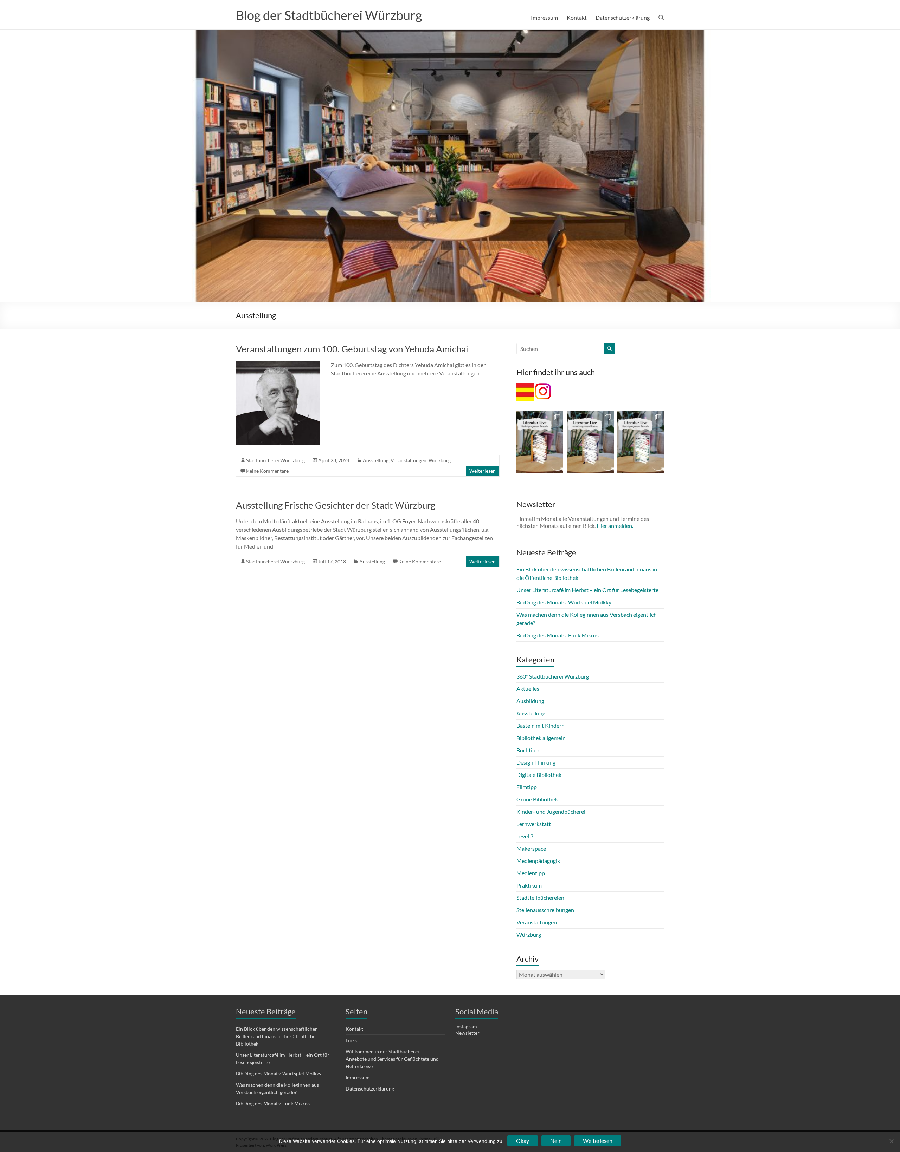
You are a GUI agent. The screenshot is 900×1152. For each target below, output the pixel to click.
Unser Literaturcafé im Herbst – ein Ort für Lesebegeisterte (587, 590)
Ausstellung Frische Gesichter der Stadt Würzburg (335, 505)
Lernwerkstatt (533, 823)
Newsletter (467, 1033)
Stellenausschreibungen (545, 909)
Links (351, 1040)
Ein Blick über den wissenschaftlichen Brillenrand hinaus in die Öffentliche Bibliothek (277, 1036)
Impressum (544, 17)
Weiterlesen (482, 471)
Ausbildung (530, 701)
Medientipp (530, 873)
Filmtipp (526, 787)
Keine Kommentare (267, 471)
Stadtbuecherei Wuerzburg (275, 460)
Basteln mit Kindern (540, 725)
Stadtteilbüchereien (540, 897)
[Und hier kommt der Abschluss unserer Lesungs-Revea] (539, 442)
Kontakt (577, 17)
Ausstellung (375, 460)
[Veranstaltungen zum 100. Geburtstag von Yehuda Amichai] (278, 364)
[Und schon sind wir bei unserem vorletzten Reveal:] (590, 442)
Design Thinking (535, 762)
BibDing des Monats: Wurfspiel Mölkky (563, 602)
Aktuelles (527, 688)
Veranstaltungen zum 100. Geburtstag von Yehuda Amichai (352, 348)
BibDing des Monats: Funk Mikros (557, 635)
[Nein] (891, 1141)
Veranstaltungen (408, 460)
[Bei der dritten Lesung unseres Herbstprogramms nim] (640, 442)
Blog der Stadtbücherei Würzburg (329, 15)
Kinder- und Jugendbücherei (550, 811)
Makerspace (531, 848)
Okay (522, 1140)
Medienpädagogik (538, 860)
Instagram (466, 1026)
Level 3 (524, 836)
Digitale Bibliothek (538, 774)
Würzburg (440, 460)
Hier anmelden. (615, 525)
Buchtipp (527, 750)
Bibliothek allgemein (541, 737)
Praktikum (529, 885)
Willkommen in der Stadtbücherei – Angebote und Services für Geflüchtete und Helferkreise (392, 1058)
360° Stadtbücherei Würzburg (552, 676)
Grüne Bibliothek (537, 799)
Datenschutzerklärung (623, 17)
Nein (556, 1140)
